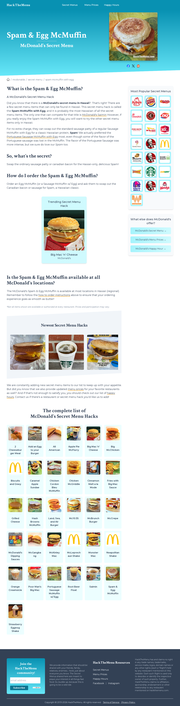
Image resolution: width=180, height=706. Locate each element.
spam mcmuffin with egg (59, 79)
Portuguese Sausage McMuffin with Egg (32, 136)
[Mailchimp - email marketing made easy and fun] (36, 687)
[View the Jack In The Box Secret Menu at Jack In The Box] (165, 130)
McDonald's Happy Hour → (151, 248)
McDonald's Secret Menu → (150, 230)
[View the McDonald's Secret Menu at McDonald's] (165, 144)
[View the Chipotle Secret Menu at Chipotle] (151, 116)
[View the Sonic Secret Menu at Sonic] (136, 172)
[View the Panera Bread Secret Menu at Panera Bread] (136, 158)
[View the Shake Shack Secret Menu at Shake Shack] (165, 158)
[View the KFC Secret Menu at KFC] (151, 144)
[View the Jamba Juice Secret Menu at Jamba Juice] (136, 144)
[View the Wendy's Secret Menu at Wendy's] (165, 186)
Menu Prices (100, 674)
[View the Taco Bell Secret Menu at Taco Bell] (136, 186)
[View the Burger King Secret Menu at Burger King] (151, 101)
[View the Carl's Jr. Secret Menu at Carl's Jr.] (165, 101)
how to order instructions (54, 295)
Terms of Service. (111, 702)
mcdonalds (19, 79)
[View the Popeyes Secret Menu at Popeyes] (151, 158)
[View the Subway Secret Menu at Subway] (165, 172)
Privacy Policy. (128, 702)
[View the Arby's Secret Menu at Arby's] (136, 101)
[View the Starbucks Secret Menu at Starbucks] (151, 172)
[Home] (8, 79)
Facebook (98, 683)
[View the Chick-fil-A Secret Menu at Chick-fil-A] (136, 116)
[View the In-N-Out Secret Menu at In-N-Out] (151, 130)
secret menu (35, 79)
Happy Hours (100, 679)
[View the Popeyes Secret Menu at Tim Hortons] (151, 186)
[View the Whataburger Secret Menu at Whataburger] (136, 200)
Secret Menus (101, 670)
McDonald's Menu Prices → (151, 239)
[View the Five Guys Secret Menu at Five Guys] (136, 130)
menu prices (76, 389)
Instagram (114, 683)
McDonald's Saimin (94, 114)
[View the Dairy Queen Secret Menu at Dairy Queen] (165, 116)
